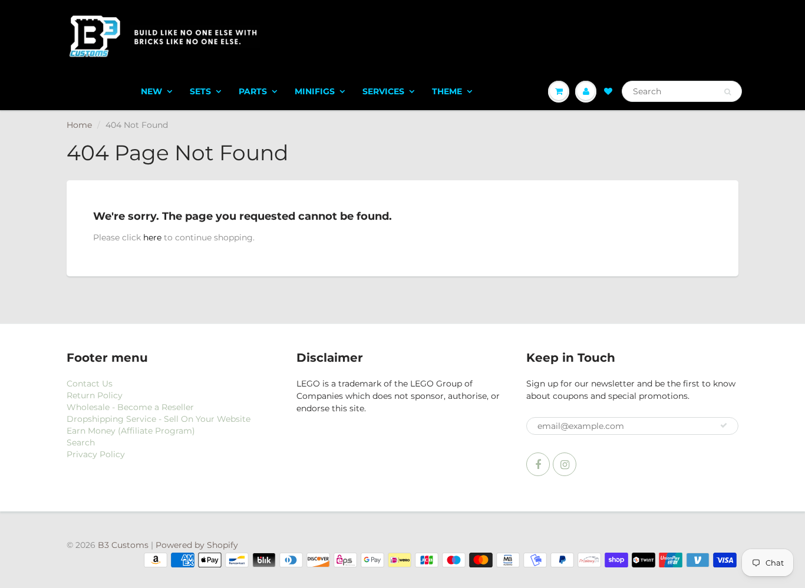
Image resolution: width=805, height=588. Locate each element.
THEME (447, 91)
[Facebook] (538, 464)
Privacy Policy (96, 454)
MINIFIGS (315, 91)
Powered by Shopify (197, 545)
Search (81, 442)
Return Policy (95, 395)
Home (79, 125)
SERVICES (383, 91)
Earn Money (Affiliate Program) (131, 430)
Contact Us (90, 383)
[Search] (727, 91)
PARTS (253, 91)
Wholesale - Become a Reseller (130, 407)
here (152, 237)
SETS (200, 91)
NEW (151, 91)
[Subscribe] (724, 425)
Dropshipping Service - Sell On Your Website (158, 419)
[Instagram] (564, 464)
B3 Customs (123, 545)
